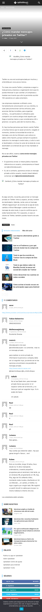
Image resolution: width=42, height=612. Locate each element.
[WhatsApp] (20, 50)
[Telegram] (25, 50)
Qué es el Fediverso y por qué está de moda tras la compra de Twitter (25, 247)
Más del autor (27, 231)
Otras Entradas (10, 7)
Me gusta (36, 581)
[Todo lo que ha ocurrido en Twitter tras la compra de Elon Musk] (7, 257)
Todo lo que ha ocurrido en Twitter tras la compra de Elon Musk (25, 257)
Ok (21, 609)
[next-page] (6, 294)
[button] (3, 2)
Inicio (2, 7)
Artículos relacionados (12, 231)
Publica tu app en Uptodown (13, 556)
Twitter (13, 225)
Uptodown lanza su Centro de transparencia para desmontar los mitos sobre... (25, 541)
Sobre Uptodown (9, 559)
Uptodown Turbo (9, 568)
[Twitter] (15, 50)
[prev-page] (3, 294)
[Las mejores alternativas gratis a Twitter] (7, 238)
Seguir (37, 585)
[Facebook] (10, 50)
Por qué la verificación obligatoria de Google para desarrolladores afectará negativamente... (27, 531)
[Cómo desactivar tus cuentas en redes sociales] (7, 277)
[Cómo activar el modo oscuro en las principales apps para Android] (7, 286)
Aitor (5, 38)
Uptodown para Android (11, 565)
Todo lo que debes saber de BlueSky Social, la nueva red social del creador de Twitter (24, 267)
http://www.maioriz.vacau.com (20, 368)
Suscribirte (35, 598)
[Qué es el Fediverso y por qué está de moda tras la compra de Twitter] (7, 247)
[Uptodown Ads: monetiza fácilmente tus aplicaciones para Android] (7, 521)
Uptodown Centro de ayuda (12, 562)
